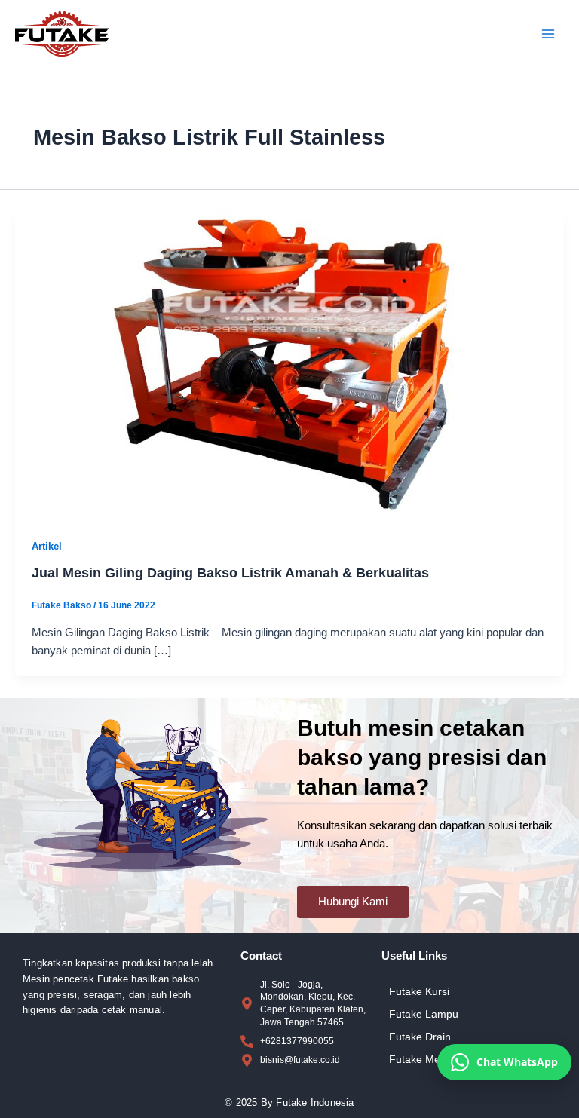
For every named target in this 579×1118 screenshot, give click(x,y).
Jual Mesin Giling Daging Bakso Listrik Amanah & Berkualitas (230, 572)
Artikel (47, 546)
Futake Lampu (423, 1014)
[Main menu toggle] (548, 34)
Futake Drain (420, 1037)
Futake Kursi (419, 991)
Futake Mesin (421, 1059)
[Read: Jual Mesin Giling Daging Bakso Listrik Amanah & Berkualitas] (289, 366)
